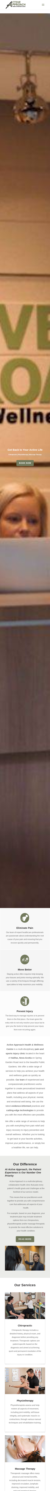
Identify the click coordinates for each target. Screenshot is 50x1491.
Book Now (25, 463)
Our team (20, 1080)
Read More (25, 1239)
